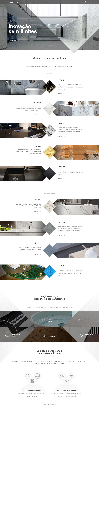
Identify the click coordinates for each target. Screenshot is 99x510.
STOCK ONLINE (30, 2)
